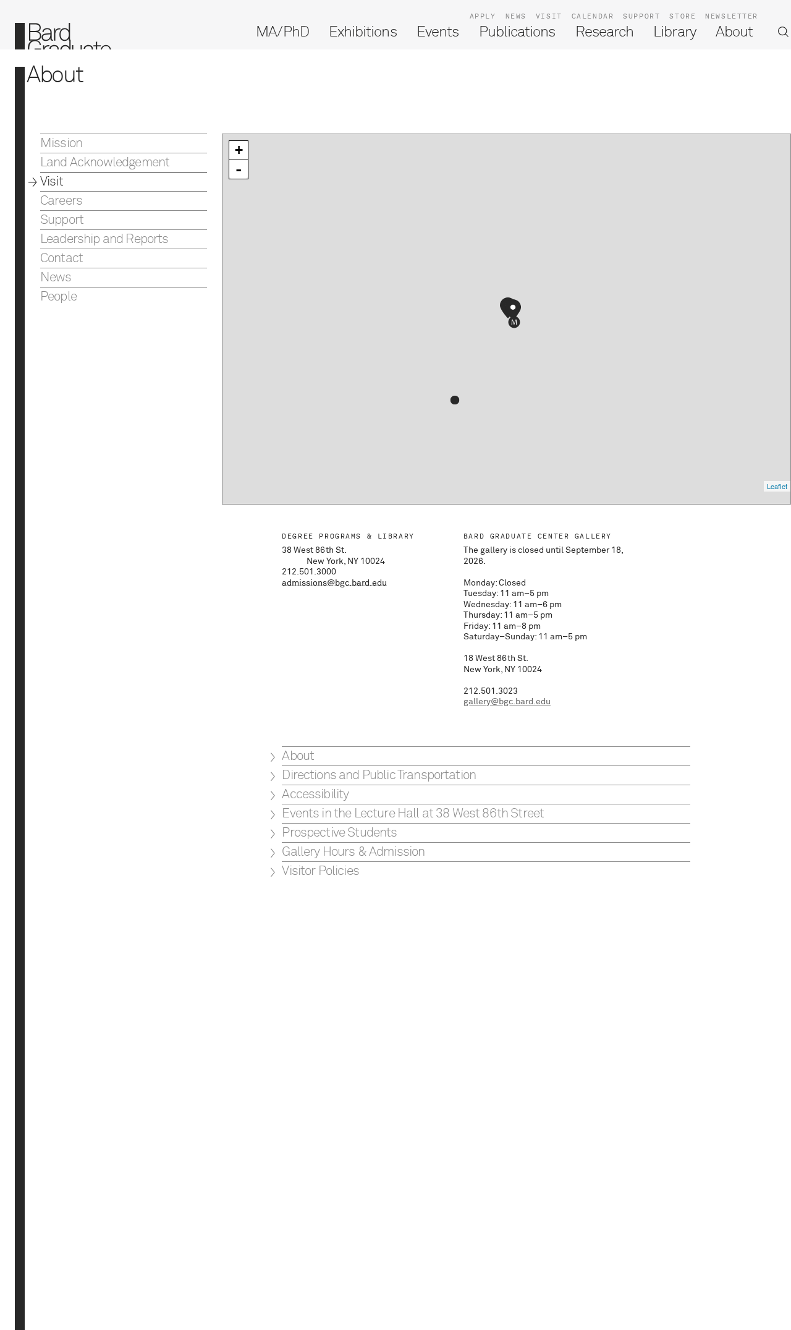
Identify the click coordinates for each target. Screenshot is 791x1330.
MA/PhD (282, 32)
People (58, 297)
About (734, 32)
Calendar (593, 16)
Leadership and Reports (104, 239)
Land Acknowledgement (104, 162)
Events (438, 32)
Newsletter (731, 16)
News (516, 16)
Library (674, 32)
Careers (61, 201)
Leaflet (777, 486)
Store (682, 16)
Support (641, 16)
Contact (61, 258)
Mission (61, 143)
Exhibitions (363, 32)
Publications (517, 32)
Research (604, 32)
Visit (549, 16)
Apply (483, 16)
